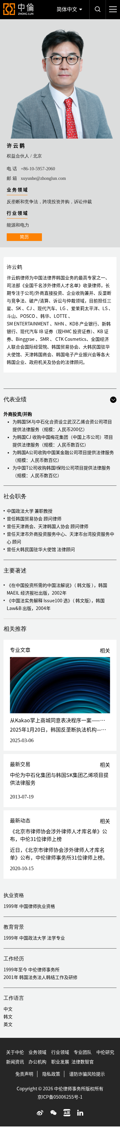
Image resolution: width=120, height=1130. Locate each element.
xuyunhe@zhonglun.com (43, 178)
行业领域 (60, 1052)
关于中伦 (15, 1052)
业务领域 (37, 1052)
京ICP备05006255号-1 (60, 1097)
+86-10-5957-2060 (38, 168)
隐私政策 (51, 1074)
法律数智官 (82, 1062)
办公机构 (37, 1062)
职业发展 (60, 1062)
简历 (24, 237)
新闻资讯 (15, 1062)
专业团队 (83, 1052)
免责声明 (24, 1074)
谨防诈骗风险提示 (87, 1074)
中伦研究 (105, 1052)
